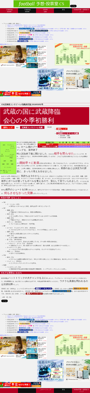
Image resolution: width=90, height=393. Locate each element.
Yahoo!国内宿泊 (41, 25)
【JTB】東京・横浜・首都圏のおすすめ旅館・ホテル (72, 28)
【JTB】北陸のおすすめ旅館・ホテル (38, 41)
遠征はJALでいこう (6, 44)
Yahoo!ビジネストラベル (29, 25)
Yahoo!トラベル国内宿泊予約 (14, 25)
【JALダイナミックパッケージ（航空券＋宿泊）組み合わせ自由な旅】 (25, 26)
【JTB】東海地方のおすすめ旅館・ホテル (41, 37)
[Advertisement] (32, 17)
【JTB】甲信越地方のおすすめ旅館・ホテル (46, 28)
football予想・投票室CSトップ (81, 10)
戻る (63, 9)
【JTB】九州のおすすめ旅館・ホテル (58, 30)
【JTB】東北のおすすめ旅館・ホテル (40, 33)
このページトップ (45, 389)
